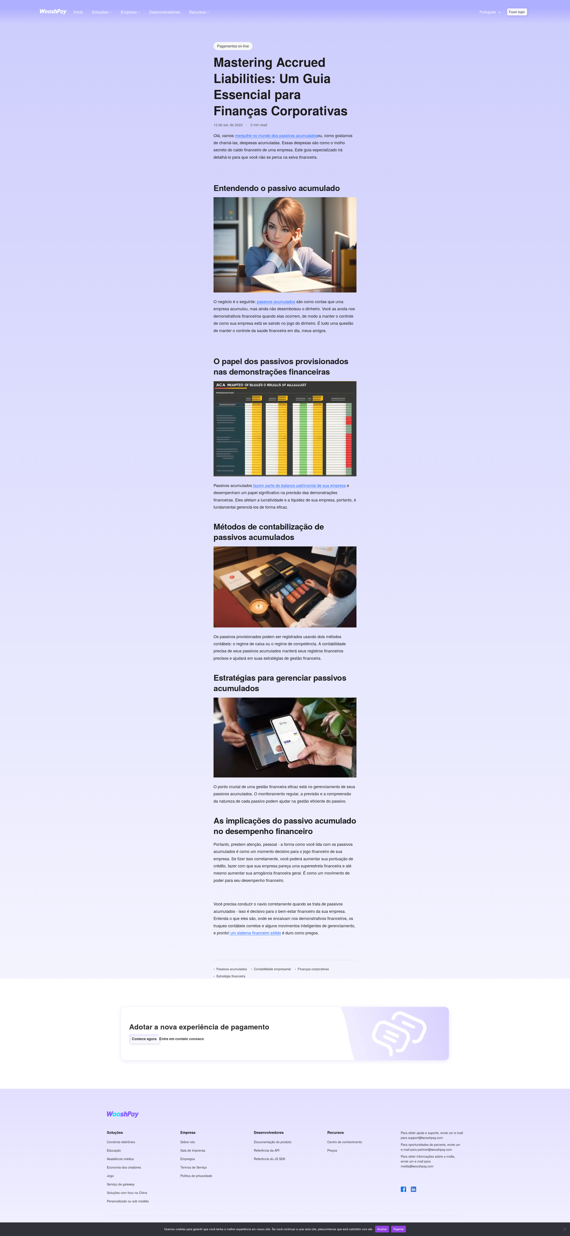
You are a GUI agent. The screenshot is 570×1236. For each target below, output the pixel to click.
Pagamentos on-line (233, 46)
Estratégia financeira (230, 976)
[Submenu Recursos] (208, 12)
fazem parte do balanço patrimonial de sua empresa (299, 485)
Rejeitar (398, 1229)
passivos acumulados (275, 301)
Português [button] (488, 11)
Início (78, 12)
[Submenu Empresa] (139, 12)
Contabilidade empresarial (272, 969)
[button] (144, 1038)
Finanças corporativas (313, 969)
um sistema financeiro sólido (255, 933)
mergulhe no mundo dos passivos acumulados (276, 135)
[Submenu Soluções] (111, 12)
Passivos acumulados (231, 969)
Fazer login (517, 12)
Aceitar (382, 1229)
